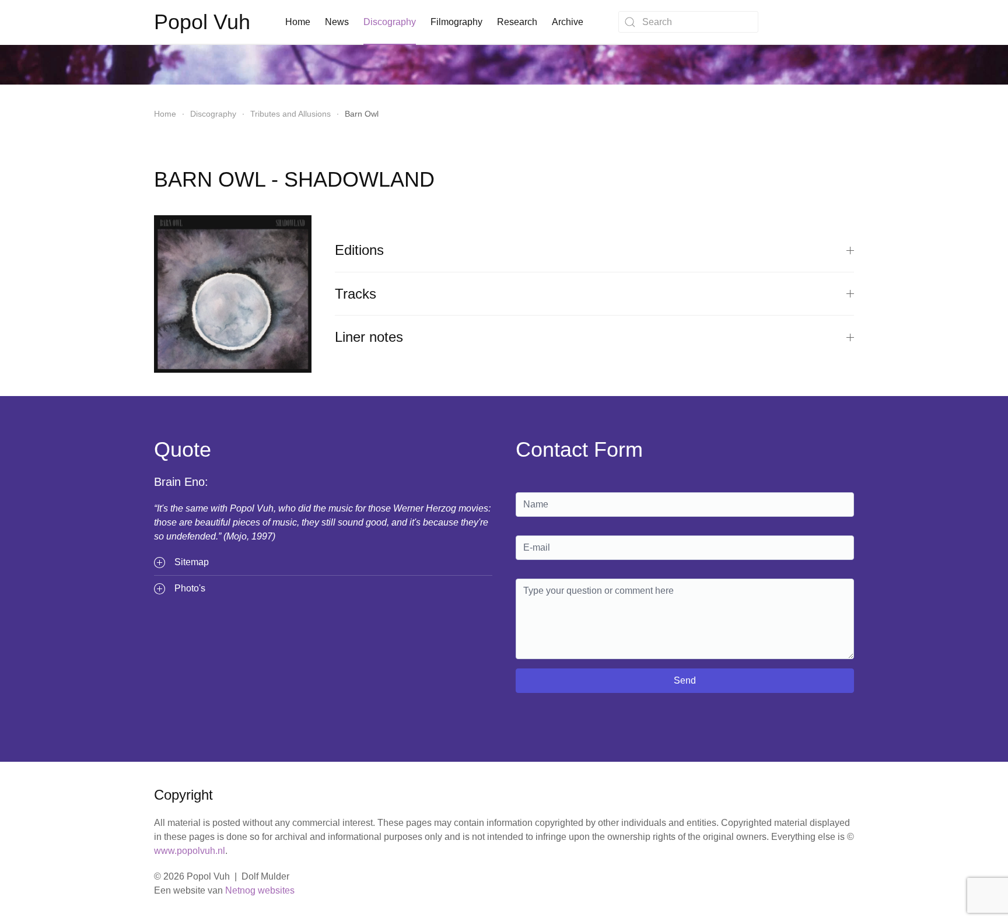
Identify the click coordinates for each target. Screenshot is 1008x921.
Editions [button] (359, 250)
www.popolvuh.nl (189, 851)
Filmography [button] (456, 22)
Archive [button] (567, 22)
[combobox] (688, 22)
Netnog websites (260, 890)
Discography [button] (389, 22)
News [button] (337, 22)
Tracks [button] (355, 294)
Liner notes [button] (369, 337)
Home (297, 22)
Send (685, 680)
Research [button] (517, 22)
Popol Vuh (202, 22)
